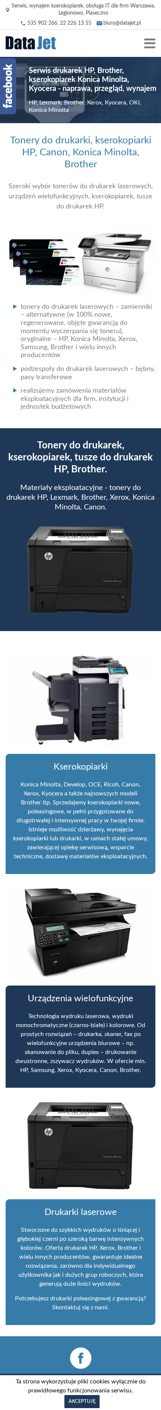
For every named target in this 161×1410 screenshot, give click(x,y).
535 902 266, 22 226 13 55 (59, 23)
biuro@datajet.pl (122, 23)
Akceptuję (82, 1401)
